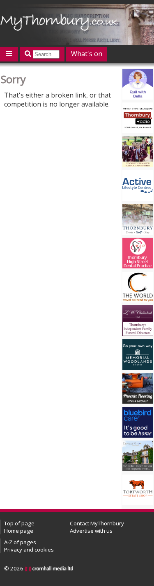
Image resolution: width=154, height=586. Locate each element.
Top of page (19, 523)
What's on (86, 53)
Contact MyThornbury (97, 523)
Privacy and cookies (29, 549)
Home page (18, 530)
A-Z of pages (20, 542)
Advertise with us (91, 530)
